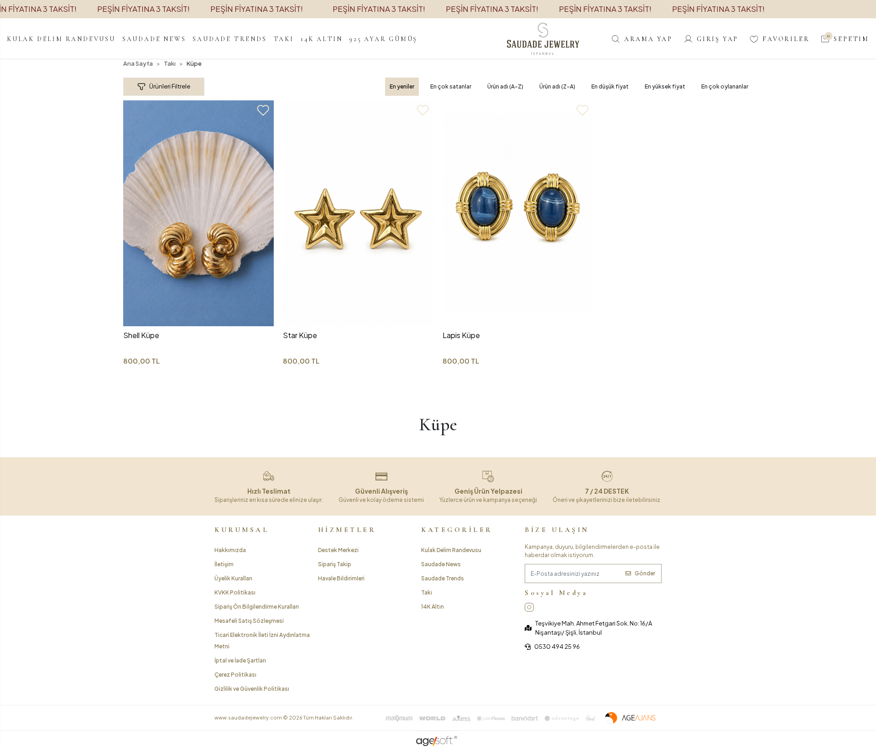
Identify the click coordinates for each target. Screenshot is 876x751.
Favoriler (785, 39)
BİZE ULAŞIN (557, 530)
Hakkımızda (230, 550)
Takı (426, 592)
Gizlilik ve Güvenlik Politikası (251, 688)
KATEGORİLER (457, 530)
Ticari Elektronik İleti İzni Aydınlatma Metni (262, 640)
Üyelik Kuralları (233, 578)
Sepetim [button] (848, 38)
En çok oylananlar (724, 86)
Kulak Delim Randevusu (451, 550)
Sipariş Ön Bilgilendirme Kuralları (256, 606)
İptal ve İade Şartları (240, 660)
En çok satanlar (450, 86)
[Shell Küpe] (198, 213)
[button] (61, 38)
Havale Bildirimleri (341, 578)
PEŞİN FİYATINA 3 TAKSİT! (143, 9)
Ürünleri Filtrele (169, 86)
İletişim (224, 564)
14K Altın (432, 606)
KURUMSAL (241, 530)
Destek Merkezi (338, 550)
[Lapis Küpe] (518, 213)
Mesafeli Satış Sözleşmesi (249, 620)
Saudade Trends (442, 578)
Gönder (645, 573)
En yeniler (402, 86)
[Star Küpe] (358, 213)
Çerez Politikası (235, 674)
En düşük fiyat (610, 86)
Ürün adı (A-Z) (505, 86)
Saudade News (441, 564)
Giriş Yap (717, 39)
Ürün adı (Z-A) (557, 86)
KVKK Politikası (235, 592)
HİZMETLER (347, 530)
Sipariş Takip (334, 564)
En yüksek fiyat (665, 86)
